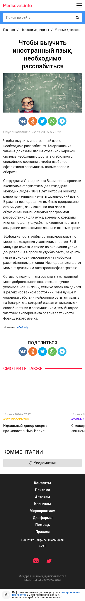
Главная (9, 30)
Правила (43, 532)
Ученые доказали (67, 30)
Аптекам (42, 497)
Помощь (42, 525)
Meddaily (22, 327)
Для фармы (43, 518)
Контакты (42, 483)
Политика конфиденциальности (42, 540)
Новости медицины (35, 30)
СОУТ (42, 545)
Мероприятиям (42, 511)
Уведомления (44, 463)
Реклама (42, 490)
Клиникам (42, 504)
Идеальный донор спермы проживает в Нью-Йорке (25, 428)
